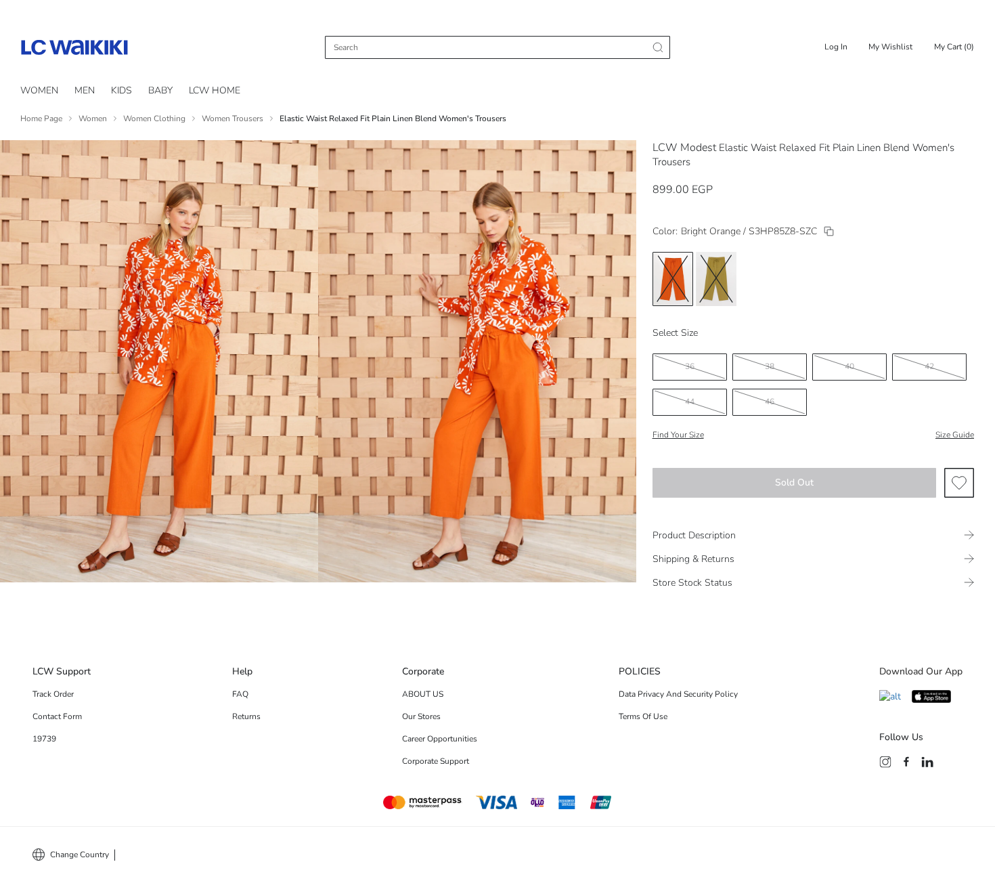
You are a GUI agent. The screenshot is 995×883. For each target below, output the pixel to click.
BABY (160, 90)
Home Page (41, 118)
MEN (84, 90)
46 (769, 401)
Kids (121, 90)
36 (689, 366)
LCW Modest (684, 147)
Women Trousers (232, 118)
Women (39, 90)
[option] (673, 279)
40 (849, 366)
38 (769, 366)
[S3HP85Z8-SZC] (828, 231)
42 (929, 366)
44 (689, 401)
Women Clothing (154, 118)
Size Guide (954, 434)
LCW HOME (214, 90)
